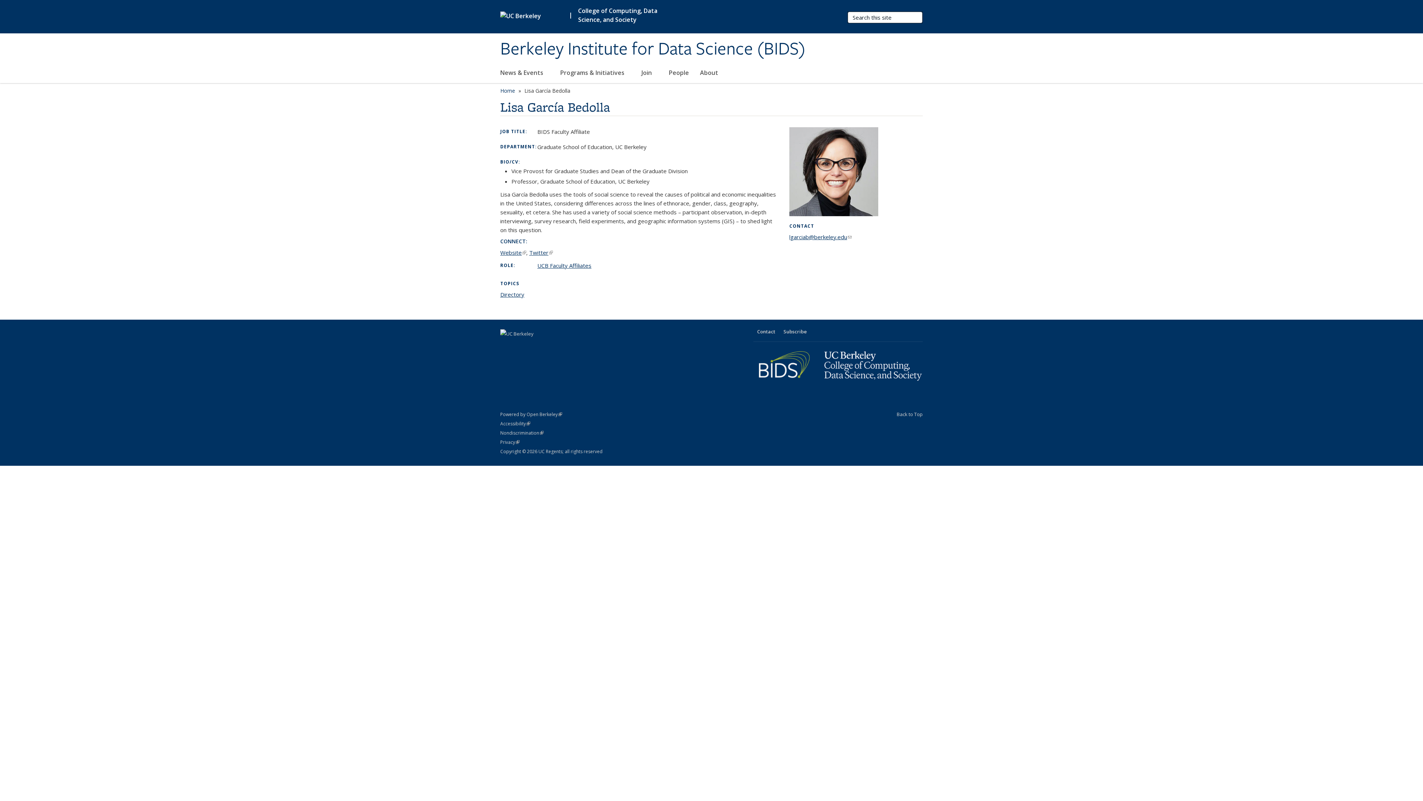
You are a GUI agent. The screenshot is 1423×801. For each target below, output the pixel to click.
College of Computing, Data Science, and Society (617, 15)
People (679, 73)
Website (513, 252)
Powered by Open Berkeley (531, 414)
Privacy (510, 442)
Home (507, 90)
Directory (512, 294)
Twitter (541, 252)
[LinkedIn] (521, 346)
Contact (766, 331)
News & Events (522, 73)
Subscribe (795, 331)
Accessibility (515, 424)
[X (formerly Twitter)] (507, 346)
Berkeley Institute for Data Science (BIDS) (653, 49)
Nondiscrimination (522, 433)
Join (647, 73)
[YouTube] (536, 346)
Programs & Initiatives (593, 73)
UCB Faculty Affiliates (564, 265)
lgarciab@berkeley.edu (820, 237)
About (709, 73)
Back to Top (910, 414)
